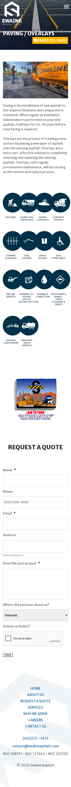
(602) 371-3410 (51, 40)
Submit (8, 654)
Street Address (13, 555)
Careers (35, 720)
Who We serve (35, 714)
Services (35, 707)
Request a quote (35, 701)
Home (36, 688)
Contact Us (35, 726)
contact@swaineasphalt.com (35, 746)
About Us (35, 695)
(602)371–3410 (35, 738)
